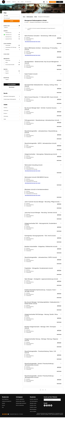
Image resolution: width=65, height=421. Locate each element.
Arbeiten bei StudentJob (6, 401)
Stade (5, 119)
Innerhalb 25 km (8, 34)
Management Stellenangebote (43, 16)
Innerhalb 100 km (8, 38)
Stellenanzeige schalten (20, 401)
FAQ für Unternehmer (20, 405)
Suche (11, 20)
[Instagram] (47, 405)
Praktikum (7, 49)
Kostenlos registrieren (20, 399)
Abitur (6, 62)
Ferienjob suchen (33, 405)
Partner (3, 405)
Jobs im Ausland (33, 411)
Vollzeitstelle (7, 45)
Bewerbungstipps (33, 409)
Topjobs (7, 79)
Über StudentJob (5, 399)
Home (24, 16)
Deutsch (7, 70)
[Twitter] (51, 405)
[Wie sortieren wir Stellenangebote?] (19, 25)
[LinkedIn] (45, 405)
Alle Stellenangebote (34, 401)
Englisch (7, 73)
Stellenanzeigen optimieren (21, 403)
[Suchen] (47, 1)
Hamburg (5, 107)
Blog (18, 1)
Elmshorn (5, 113)
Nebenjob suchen (33, 403)
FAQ (3, 407)
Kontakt (22, 1)
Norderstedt (6, 110)
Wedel (35, 16)
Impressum (61, 414)
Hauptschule (7, 60)
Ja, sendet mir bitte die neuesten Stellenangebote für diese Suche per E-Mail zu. (41, 29)
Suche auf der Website (50, 397)
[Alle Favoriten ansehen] (44, 1)
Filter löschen (11, 87)
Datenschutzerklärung (55, 414)
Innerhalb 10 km (8, 32)
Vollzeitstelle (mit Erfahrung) (10, 47)
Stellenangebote (30, 16)
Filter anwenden (12, 84)
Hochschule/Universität (9, 64)
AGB (50, 414)
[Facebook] (49, 405)
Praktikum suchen (33, 407)
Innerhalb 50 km (8, 36)
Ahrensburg (6, 116)
